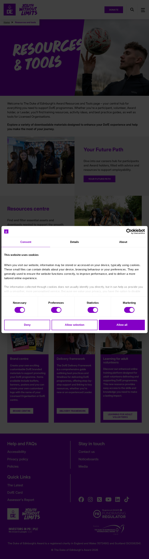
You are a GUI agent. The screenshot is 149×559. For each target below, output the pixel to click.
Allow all (121, 324)
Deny (27, 324)
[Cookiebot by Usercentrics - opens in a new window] (129, 231)
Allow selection (74, 324)
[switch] (56, 310)
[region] (74, 279)
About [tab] (123, 241)
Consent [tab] (25, 241)
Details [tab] (74, 241)
